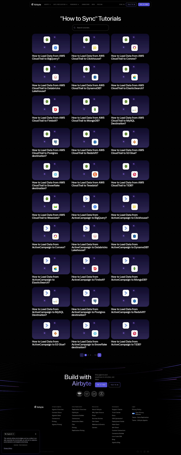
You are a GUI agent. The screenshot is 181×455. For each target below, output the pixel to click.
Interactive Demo (77, 421)
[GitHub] (138, 451)
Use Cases (95, 421)
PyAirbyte (75, 412)
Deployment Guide (118, 421)
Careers (94, 427)
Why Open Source (98, 412)
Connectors (85, 4)
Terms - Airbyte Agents (140, 420)
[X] (141, 451)
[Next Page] (99, 355)
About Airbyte (97, 409)
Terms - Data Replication (140, 417)
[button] (47, 4)
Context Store (57, 412)
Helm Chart (115, 424)
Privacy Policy (136, 409)
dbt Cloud (115, 427)
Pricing (99, 4)
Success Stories (97, 418)
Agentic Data (56, 415)
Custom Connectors (118, 430)
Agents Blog (116, 442)
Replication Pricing (78, 430)
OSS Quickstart (117, 418)
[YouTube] (148, 451)
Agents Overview (57, 409)
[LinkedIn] (144, 451)
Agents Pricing (57, 424)
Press (94, 415)
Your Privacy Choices (139, 413)
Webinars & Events (98, 424)
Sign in (121, 4)
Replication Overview (79, 409)
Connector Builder (78, 415)
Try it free (144, 4)
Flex (73, 424)
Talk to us (131, 4)
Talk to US (114, 384)
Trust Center (116, 412)
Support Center (117, 409)
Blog (113, 439)
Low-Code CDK (117, 436)
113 (95, 355)
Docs (93, 4)
